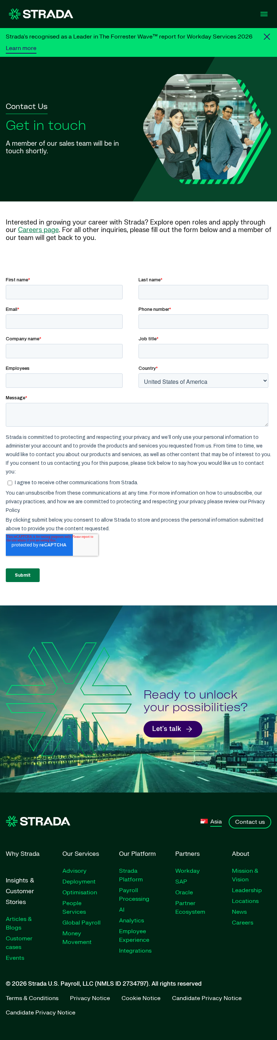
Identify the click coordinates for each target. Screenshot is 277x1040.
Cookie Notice (141, 998)
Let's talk (166, 729)
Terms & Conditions (32, 998)
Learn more (21, 48)
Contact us (250, 822)
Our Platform (137, 854)
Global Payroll (81, 922)
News (239, 912)
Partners (187, 854)
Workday (187, 871)
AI (121, 909)
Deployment (79, 881)
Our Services (80, 854)
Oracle (184, 892)
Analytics (131, 920)
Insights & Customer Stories (20, 891)
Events (15, 958)
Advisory (74, 871)
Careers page (38, 230)
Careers (242, 922)
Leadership (247, 890)
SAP (181, 881)
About (240, 854)
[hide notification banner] (267, 36)
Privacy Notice (90, 998)
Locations (245, 901)
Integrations (135, 950)
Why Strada (23, 854)
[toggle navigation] (264, 14)
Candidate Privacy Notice (207, 998)
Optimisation (79, 892)
